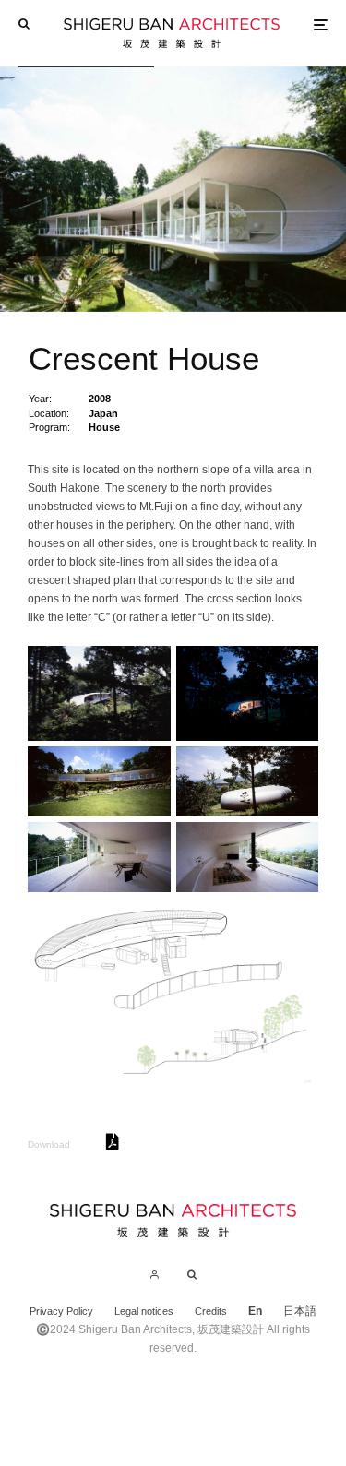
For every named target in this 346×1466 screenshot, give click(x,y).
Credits (211, 1311)
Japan (103, 413)
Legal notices (143, 1311)
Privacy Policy (61, 1311)
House (104, 427)
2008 (100, 398)
